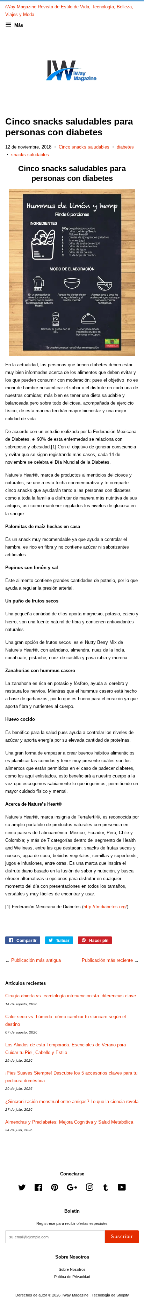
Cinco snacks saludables (84, 147)
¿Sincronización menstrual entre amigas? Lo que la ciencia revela (71, 1101)
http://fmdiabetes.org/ (105, 906)
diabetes (125, 147)
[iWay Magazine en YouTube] (122, 1189)
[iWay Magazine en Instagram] (89, 1189)
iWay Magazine (76, 1295)
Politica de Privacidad (72, 1277)
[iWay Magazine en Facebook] (38, 1189)
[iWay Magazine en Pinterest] (54, 1189)
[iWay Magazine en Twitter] (22, 1189)
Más (18, 25)
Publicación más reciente (107, 960)
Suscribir (122, 1236)
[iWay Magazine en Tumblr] (105, 1189)
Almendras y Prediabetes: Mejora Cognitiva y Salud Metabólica (69, 1122)
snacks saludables (30, 154)
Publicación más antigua (36, 960)
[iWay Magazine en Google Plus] (72, 1189)
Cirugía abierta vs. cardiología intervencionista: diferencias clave (70, 995)
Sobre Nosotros (72, 1269)
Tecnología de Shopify (110, 1295)
